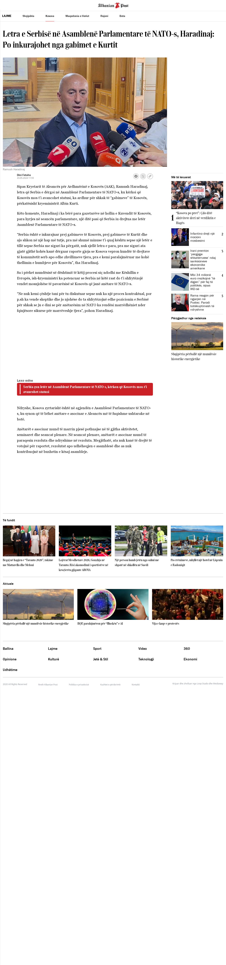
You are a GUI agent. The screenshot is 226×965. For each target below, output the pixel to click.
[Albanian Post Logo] (113, 5)
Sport (97, 649)
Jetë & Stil (100, 659)
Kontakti (136, 684)
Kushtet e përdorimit (110, 684)
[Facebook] (136, 176)
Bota (122, 15)
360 (187, 649)
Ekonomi (190, 659)
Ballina (8, 649)
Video (142, 649)
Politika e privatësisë (79, 684)
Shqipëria (28, 15)
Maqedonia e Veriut (77, 15)
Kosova (50, 15)
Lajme (6, 16)
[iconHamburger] (9, 5)
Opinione (9, 659)
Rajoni (104, 15)
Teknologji (146, 659)
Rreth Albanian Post (48, 684)
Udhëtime (10, 670)
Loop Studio (202, 683)
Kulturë (53, 659)
